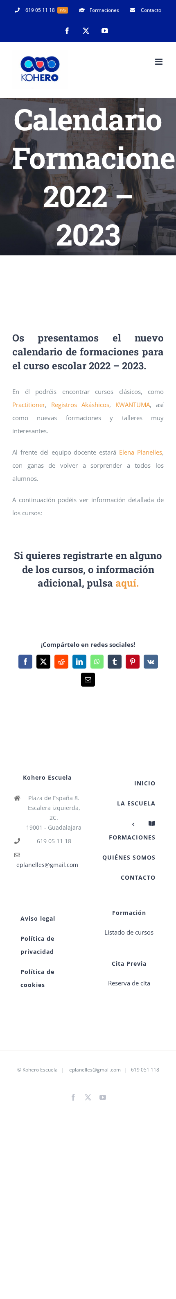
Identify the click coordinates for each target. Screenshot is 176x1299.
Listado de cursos (128, 932)
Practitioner (28, 404)
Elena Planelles (140, 452)
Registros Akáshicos (80, 404)
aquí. (127, 582)
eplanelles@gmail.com (47, 865)
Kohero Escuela (40, 1069)
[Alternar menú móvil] (159, 61)
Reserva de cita (129, 983)
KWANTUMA (132, 404)
